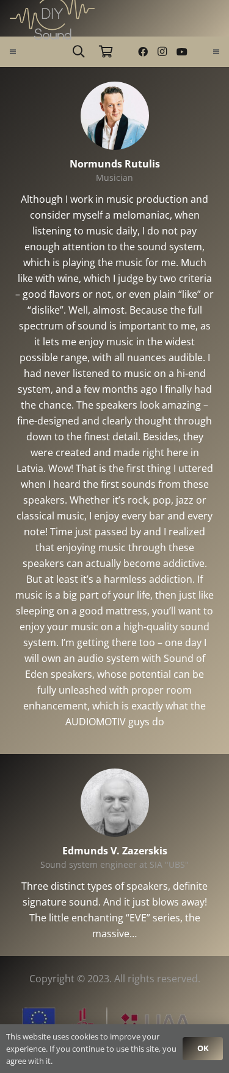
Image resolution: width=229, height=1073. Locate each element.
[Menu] (13, 52)
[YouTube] (182, 52)
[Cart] (105, 52)
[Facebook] (143, 52)
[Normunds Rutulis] (115, 89)
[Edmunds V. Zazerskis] (115, 776)
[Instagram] (162, 52)
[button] (78, 52)
